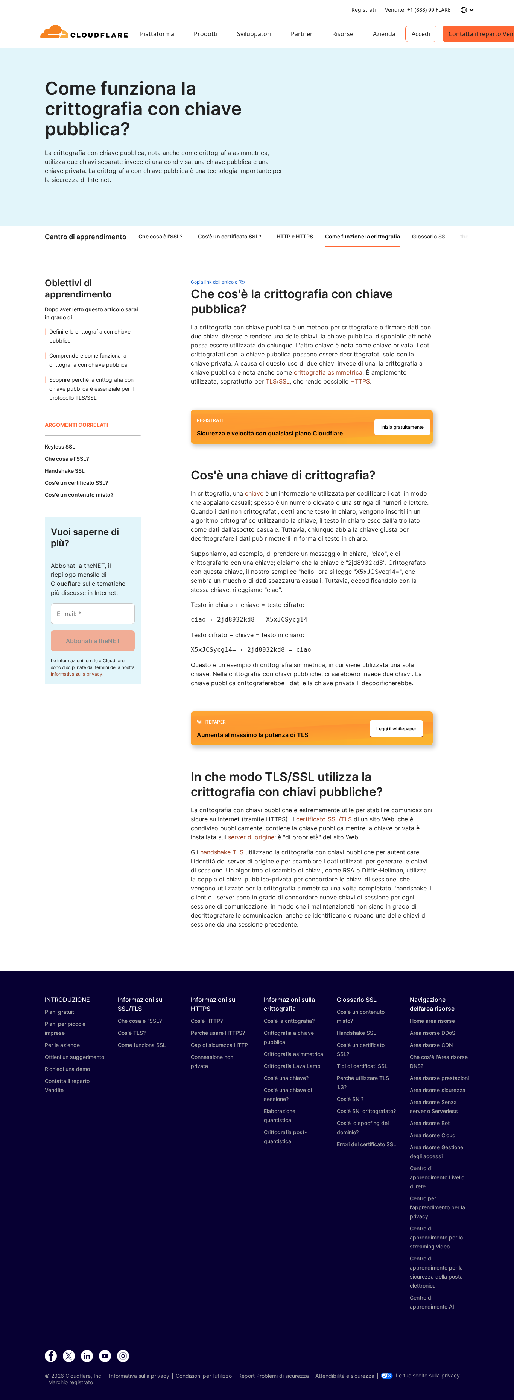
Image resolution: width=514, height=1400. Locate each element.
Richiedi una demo (67, 1069)
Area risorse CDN (431, 1045)
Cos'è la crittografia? (289, 1021)
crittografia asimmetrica (328, 372)
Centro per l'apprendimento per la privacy (437, 1207)
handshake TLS (221, 852)
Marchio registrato (70, 1382)
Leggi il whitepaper (396, 728)
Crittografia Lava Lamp (292, 1066)
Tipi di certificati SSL (362, 1066)
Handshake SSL (356, 1033)
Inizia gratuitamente (402, 427)
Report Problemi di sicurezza (273, 1376)
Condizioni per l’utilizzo (204, 1376)
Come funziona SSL (142, 1045)
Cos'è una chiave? (286, 1078)
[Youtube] (105, 1356)
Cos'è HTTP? (207, 1021)
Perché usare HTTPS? (218, 1033)
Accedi (421, 34)
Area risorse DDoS (432, 1033)
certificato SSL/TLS (324, 819)
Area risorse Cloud (433, 1135)
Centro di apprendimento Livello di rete (437, 1177)
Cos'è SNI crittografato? (366, 1111)
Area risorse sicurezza (437, 1090)
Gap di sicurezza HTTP (219, 1045)
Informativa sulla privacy (76, 674)
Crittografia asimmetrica (293, 1054)
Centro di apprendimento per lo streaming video (436, 1237)
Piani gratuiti (60, 1012)
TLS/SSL (278, 381)
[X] (69, 1356)
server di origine (251, 837)
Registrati (363, 9)
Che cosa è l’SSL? (160, 236)
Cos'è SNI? (350, 1099)
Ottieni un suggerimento (74, 1057)
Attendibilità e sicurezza (344, 1376)
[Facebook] (51, 1356)
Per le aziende (62, 1045)
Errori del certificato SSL (366, 1144)
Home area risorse (432, 1021)
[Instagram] (123, 1356)
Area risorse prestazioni (439, 1078)
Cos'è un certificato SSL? (230, 236)
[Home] (85, 34)
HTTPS (360, 381)
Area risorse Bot (430, 1123)
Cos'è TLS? (132, 1033)
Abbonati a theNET (93, 641)
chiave (254, 493)
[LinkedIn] (87, 1356)
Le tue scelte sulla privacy (428, 1376)
